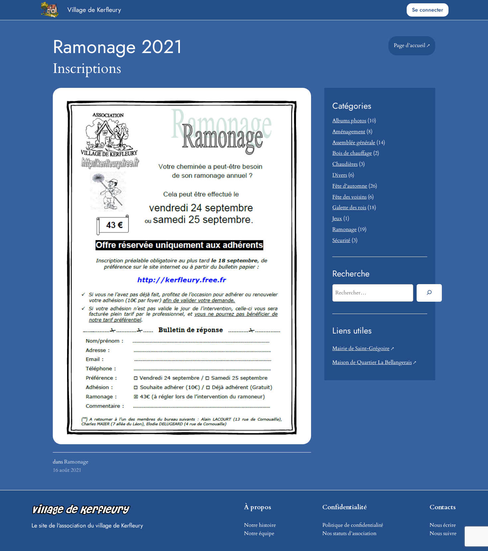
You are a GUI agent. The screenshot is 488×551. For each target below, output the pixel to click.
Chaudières (345, 164)
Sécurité (341, 240)
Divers (339, 175)
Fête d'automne (349, 186)
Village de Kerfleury (94, 9)
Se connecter (427, 10)
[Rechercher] (429, 292)
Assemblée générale (353, 142)
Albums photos (349, 120)
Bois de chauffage (352, 153)
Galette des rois (349, 207)
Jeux (337, 218)
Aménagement (348, 131)
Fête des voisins (349, 197)
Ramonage (76, 461)
